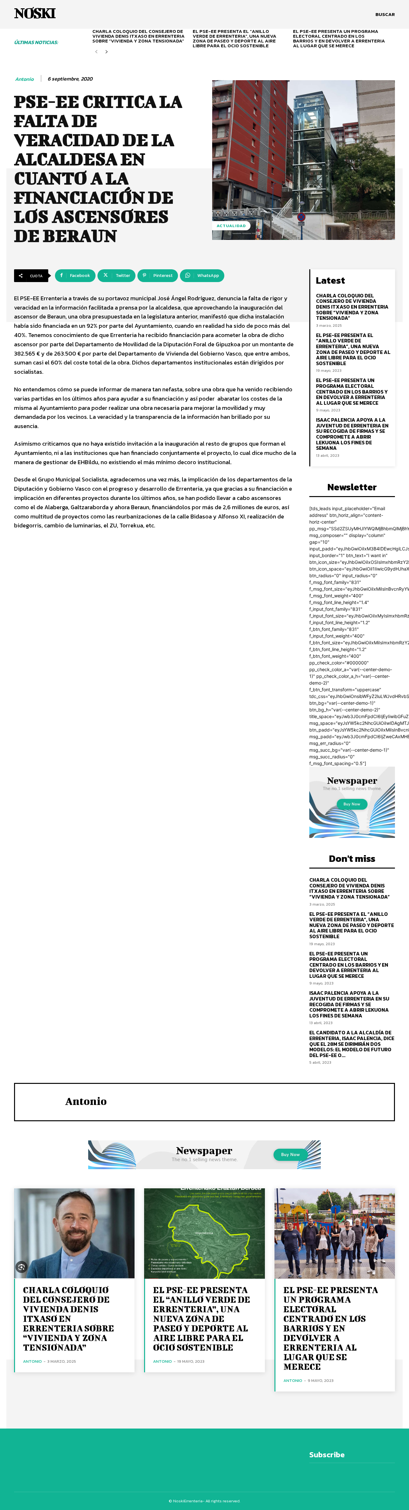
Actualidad (231, 226)
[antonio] (40, 1101)
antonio (24, 79)
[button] (385, 14)
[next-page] (107, 52)
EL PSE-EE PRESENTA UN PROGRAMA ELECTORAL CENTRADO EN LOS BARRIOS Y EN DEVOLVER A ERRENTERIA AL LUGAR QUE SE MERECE (339, 38)
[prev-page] (96, 52)
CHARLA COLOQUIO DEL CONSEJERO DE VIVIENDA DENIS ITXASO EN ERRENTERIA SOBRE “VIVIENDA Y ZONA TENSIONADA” (138, 35)
